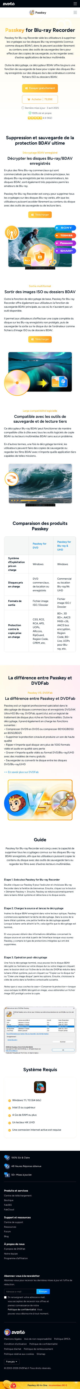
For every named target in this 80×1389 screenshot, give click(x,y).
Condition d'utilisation (15, 1343)
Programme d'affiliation (16, 1258)
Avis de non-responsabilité (38, 1338)
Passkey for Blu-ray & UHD (64, 545)
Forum (7, 1231)
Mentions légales (13, 1338)
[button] (40, 88)
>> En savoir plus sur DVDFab (21, 772)
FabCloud (9, 1209)
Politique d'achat (12, 1348)
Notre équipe (11, 1253)
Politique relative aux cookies (19, 1354)
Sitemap (41, 1354)
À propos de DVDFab (14, 1248)
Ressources (10, 1226)
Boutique (8, 1200)
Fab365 (8, 1204)
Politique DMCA (62, 1338)
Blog (6, 1236)
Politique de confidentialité (22, 1309)
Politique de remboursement (38, 1348)
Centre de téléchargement (18, 1195)
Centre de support (13, 1222)
